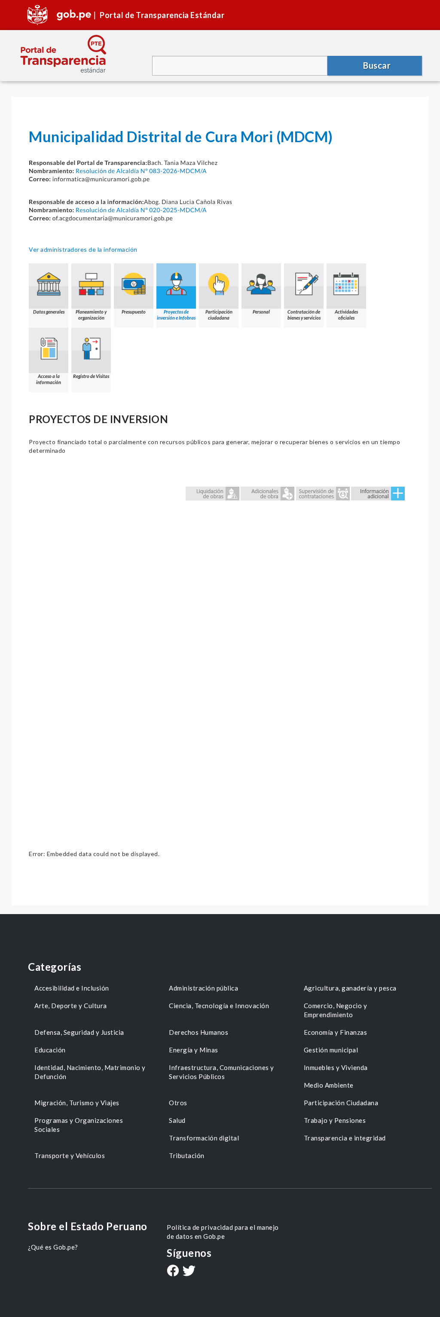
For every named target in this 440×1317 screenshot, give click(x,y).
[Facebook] (173, 1271)
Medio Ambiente (329, 1085)
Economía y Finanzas (335, 1032)
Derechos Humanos (198, 1032)
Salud (177, 1120)
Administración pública (203, 988)
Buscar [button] (377, 65)
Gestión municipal (331, 1050)
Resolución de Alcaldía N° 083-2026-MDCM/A (141, 170)
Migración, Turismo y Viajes (76, 1103)
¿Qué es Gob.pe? (53, 1247)
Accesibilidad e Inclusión (71, 988)
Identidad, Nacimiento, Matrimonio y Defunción (90, 1072)
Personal (261, 311)
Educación (50, 1050)
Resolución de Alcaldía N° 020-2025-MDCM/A (141, 209)
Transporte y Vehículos (69, 1155)
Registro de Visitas (91, 376)
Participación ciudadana (218, 314)
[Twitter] (189, 1271)
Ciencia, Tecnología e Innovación (219, 1005)
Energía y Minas (193, 1050)
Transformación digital (204, 1138)
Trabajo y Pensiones (335, 1120)
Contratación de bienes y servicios (304, 314)
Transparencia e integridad (345, 1138)
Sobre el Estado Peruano (87, 1226)
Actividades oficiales (346, 314)
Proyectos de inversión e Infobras (176, 314)
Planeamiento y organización (91, 314)
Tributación (187, 1155)
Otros (178, 1103)
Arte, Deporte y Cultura (70, 1005)
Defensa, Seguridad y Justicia (79, 1032)
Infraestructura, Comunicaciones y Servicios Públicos (221, 1072)
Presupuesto (134, 311)
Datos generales (48, 311)
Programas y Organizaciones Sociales (78, 1124)
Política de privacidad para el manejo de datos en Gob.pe (223, 1231)
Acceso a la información (48, 379)
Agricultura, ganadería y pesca (350, 988)
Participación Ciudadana (341, 1103)
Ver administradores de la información (83, 249)
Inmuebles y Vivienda (336, 1067)
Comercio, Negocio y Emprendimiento (335, 1010)
